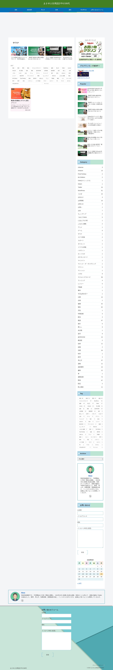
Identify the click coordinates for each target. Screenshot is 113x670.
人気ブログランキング (83, 77)
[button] (69, 54)
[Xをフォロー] (90, 496)
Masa (90, 476)
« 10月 (79, 583)
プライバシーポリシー (98, 665)
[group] (19, 54)
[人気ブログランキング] (83, 74)
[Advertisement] (56, 25)
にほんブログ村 (89, 70)
